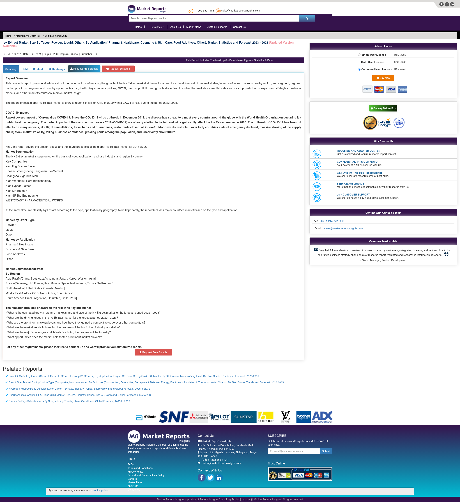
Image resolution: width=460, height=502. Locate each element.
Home (138, 26)
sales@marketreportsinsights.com (240, 10)
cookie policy (100, 490)
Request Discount (119, 68)
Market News (193, 26)
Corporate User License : (377, 69)
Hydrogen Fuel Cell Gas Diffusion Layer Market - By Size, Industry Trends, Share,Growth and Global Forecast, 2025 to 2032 (79, 388)
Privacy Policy (135, 471)
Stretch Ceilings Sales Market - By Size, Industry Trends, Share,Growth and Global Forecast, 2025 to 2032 (69, 401)
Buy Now (384, 78)
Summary (11, 69)
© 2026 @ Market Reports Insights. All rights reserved (272, 499)
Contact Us (239, 26)
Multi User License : (374, 62)
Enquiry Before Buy (384, 108)
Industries (156, 27)
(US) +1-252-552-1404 (215, 459)
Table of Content (32, 69)
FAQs (131, 464)
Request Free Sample (85, 68)
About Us (175, 26)
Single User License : (375, 54)
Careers (132, 478)
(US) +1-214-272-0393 (331, 221)
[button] (323, 255)
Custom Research (217, 26)
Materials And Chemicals (27, 35)
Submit (326, 451)
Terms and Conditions (140, 468)
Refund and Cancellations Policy (146, 475)
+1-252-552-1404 (204, 10)
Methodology (57, 69)
